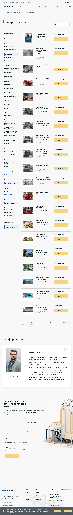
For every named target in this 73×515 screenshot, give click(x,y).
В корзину (60, 39)
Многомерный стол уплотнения (8, 85)
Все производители (10, 183)
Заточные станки (8, 65)
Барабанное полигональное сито (11, 37)
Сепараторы (7, 148)
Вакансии (36, 2)
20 (64, 322)
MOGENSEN (7, 191)
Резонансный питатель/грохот (11, 230)
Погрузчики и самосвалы (10, 137)
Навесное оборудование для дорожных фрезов (11, 99)
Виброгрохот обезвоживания (11, 209)
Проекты (22, 2)
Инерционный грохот (9, 212)
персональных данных (25, 442)
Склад (32, 6)
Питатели (6, 51)
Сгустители (7, 146)
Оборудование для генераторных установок (10, 95)
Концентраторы (8, 72)
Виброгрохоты (31, 12)
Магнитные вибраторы (9, 78)
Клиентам (29, 2)
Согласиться (58, 511)
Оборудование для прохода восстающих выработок (10, 132)
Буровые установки (9, 46)
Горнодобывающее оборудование (19, 12)
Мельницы (6, 81)
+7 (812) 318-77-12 (57, 1)
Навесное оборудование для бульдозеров (11, 91)
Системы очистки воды (9, 154)
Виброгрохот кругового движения (9, 206)
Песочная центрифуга (9, 135)
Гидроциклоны (7, 57)
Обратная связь (67, 2)
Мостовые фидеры (8, 88)
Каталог (22, 6)
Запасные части (8, 62)
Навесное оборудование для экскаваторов (11, 111)
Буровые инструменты (9, 43)
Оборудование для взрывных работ (11, 118)
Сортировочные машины (10, 156)
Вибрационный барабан (10, 49)
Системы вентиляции (9, 151)
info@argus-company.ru (9, 414)
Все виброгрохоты (9, 203)
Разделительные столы (9, 140)
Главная (3, 12)
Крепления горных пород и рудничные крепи (10, 75)
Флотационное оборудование (11, 171)
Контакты (47, 6)
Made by (54, 505)
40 (66, 322)
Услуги (40, 6)
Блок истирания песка (9, 41)
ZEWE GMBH (45, 281)
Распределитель (8, 143)
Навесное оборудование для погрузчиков (11, 103)
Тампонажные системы (10, 169)
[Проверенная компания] (56, 500)
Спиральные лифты (9, 159)
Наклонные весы (8, 115)
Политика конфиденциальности (58, 491)
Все (70, 322)
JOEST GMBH (7, 188)
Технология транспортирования (10, 226)
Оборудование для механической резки (9, 128)
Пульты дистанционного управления (10, 163)
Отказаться (68, 511)
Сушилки (6, 166)
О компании (4, 2)
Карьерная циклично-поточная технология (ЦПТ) (11, 69)
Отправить (12, 456)
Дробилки (6, 60)
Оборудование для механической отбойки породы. (9, 123)
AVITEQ (6, 186)
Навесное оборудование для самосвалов (11, 107)
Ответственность (14, 2)
